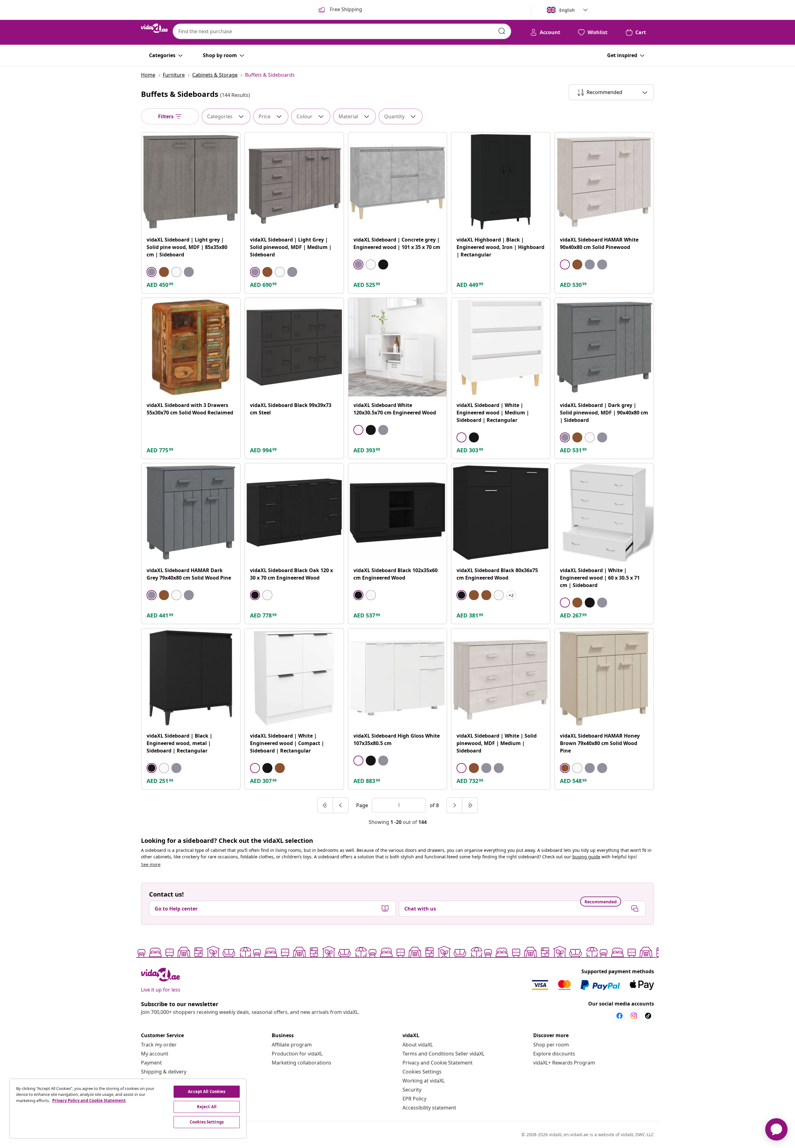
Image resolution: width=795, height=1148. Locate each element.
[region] (128, 1108)
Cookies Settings (422, 1071)
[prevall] (325, 805)
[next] (454, 805)
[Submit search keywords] (502, 31)
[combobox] (342, 31)
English (567, 10)
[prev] (340, 805)
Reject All (206, 1107)
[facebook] (619, 1016)
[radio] (152, 272)
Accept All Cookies (206, 1091)
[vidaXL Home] (154, 28)
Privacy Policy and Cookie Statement (89, 1100)
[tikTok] (648, 1016)
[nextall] (469, 805)
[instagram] (634, 1016)
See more (151, 864)
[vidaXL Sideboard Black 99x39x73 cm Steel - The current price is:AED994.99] (294, 347)
